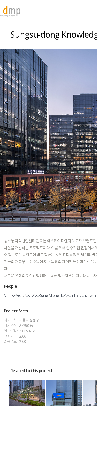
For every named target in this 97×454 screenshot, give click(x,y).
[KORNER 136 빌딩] (64, 393)
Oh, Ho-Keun (13, 296)
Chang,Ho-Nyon (61, 296)
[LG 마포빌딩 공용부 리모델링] (27, 393)
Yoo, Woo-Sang (36, 296)
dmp (10, 11)
